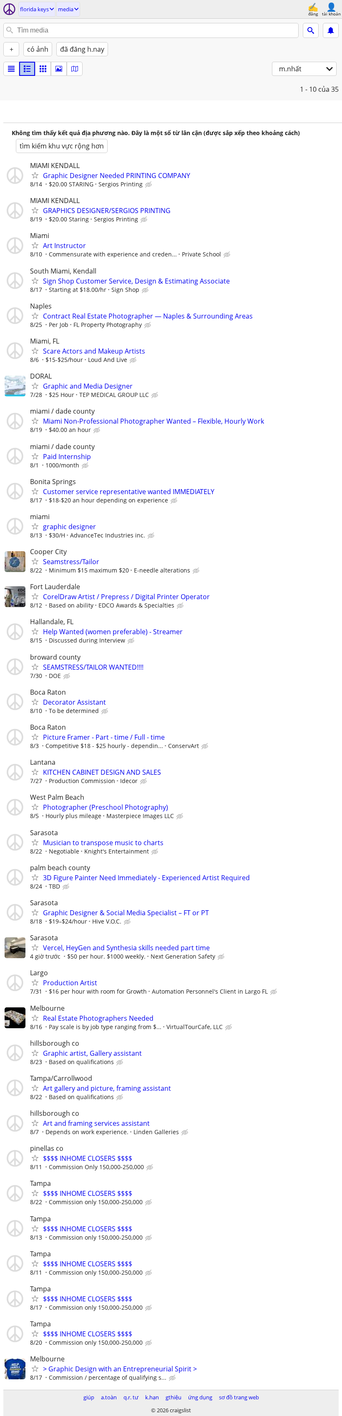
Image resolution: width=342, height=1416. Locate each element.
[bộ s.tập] (59, 69)
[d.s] (11, 69)
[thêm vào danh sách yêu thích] (35, 175)
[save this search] (331, 30)
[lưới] (43, 69)
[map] (75, 69)
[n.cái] (27, 69)
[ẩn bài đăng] (149, 184)
